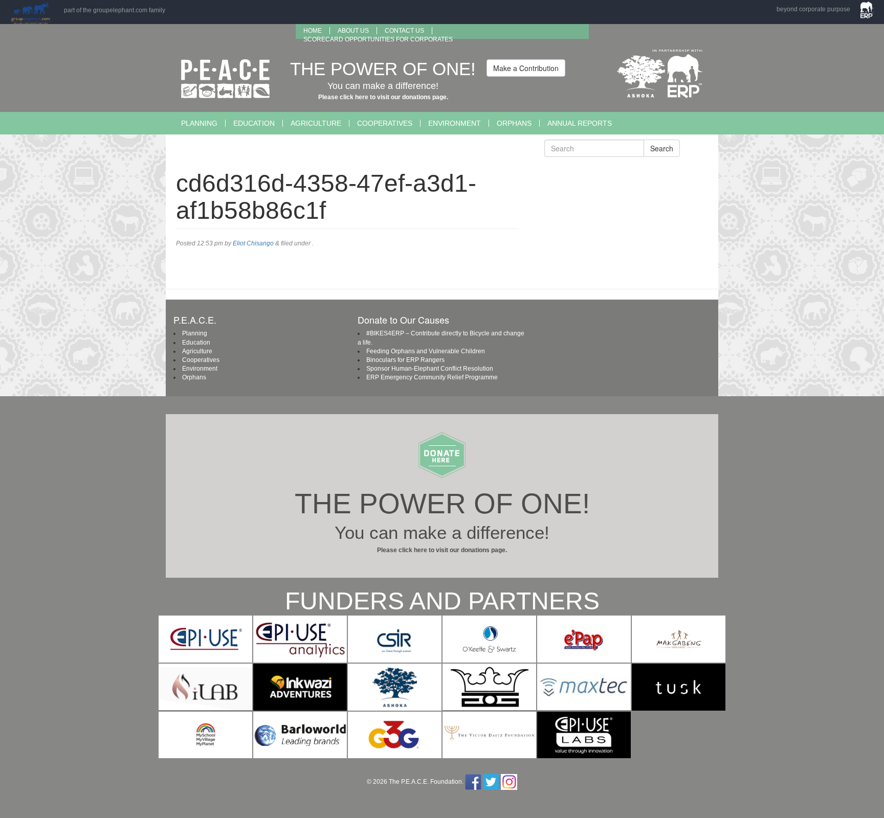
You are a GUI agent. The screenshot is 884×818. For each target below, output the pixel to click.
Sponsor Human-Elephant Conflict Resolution (429, 368)
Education (254, 123)
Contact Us (404, 30)
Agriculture (316, 123)
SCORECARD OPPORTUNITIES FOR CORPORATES (378, 39)
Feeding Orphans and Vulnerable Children (425, 351)
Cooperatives (384, 123)
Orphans (514, 123)
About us (353, 30)
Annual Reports (579, 123)
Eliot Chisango (253, 243)
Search (661, 148)
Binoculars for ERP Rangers (405, 359)
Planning (199, 123)
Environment (454, 123)
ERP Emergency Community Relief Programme (432, 377)
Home (312, 30)
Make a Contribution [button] (526, 68)
